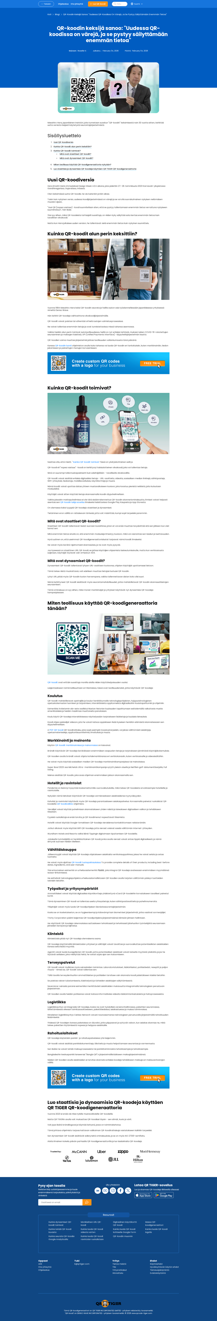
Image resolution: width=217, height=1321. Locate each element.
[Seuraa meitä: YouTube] (105, 1190)
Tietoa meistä (119, 1263)
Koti (49, 14)
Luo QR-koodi (99, 4)
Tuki (76, 1260)
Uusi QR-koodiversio (63, 142)
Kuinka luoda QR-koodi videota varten (92, 1231)
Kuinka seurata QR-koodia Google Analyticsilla (61, 1238)
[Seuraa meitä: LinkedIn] (98, 1190)
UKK (40, 1263)
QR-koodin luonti (63, 345)
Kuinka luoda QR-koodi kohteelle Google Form (124, 1231)
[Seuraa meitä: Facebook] (120, 1190)
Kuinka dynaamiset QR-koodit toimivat (60, 1224)
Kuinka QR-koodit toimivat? (67, 150)
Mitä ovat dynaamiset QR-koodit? (76, 158)
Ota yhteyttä (44, 1267)
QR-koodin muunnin (123, 1236)
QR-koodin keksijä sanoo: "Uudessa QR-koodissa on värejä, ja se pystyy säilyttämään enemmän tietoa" (115, 14)
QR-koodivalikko (65, 803)
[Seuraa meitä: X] (128, 1190)
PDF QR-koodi (56, 730)
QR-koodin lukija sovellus (72, 502)
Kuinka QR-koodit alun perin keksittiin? (73, 146)
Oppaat (43, 1260)
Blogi (57, 14)
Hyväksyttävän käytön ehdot (164, 1267)
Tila (114, 1267)
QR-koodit (53, 682)
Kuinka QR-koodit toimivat (86, 462)
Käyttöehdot (156, 1263)
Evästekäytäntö (158, 1273)
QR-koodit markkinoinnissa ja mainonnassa (76, 745)
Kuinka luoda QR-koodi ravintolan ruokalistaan (92, 1238)
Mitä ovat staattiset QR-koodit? (75, 154)
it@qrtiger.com (81, 1263)
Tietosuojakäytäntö (159, 1270)
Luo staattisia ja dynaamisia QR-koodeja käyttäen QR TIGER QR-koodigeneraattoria (95, 168)
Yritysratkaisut (119, 1270)
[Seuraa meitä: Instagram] (113, 1190)
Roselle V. (82, 51)
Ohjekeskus (44, 1270)
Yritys (115, 1260)
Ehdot (153, 1260)
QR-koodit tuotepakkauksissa (86, 862)
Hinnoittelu (117, 1273)
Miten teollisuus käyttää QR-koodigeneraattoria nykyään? (82, 164)
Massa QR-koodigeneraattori (154, 1224)
